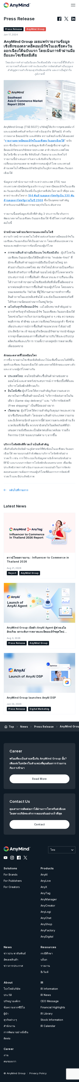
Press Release (44, 726)
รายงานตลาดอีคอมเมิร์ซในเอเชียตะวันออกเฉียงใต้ (34, 140)
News (24, 726)
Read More (39, 778)
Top (11, 726)
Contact (39, 824)
